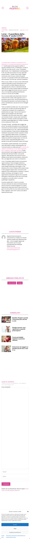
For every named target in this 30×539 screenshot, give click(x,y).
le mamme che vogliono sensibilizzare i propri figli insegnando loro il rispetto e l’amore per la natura (15, 148)
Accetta (15, 524)
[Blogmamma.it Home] (15, 7)
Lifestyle (4, 28)
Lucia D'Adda (4, 30)
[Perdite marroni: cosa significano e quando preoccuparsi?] (6, 329)
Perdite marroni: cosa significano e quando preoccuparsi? (19, 329)
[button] (28, 511)
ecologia (20, 283)
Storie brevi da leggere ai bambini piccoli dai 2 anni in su (20, 348)
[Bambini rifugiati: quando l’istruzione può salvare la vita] (6, 319)
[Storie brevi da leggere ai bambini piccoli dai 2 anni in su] (6, 348)
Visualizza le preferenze (15, 532)
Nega (15, 528)
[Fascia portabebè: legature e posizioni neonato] (6, 339)
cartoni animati (11, 283)
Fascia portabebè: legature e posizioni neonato (18, 338)
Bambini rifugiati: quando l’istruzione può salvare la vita (20, 319)
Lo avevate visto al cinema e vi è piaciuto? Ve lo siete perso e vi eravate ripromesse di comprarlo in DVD (15, 64)
